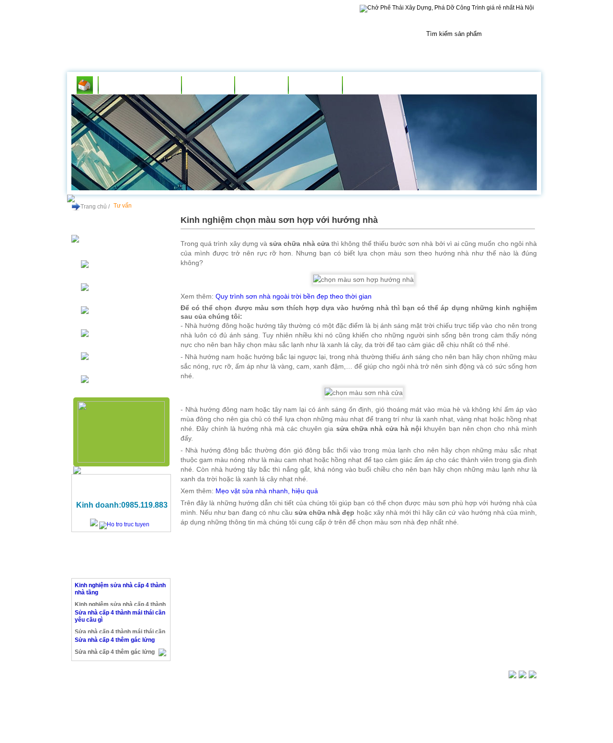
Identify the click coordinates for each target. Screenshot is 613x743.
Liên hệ (369, 85)
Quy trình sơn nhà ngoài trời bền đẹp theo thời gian (294, 296)
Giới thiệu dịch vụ (140, 85)
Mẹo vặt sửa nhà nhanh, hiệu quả (267, 491)
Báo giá (315, 85)
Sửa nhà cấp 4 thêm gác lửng (115, 640)
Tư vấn (208, 85)
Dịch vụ (261, 85)
